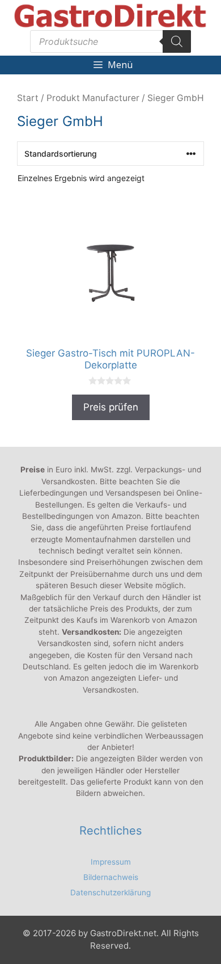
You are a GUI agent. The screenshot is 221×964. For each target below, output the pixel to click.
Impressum (111, 861)
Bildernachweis (110, 877)
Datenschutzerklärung (110, 892)
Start (28, 98)
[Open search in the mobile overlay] (110, 41)
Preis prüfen (110, 407)
